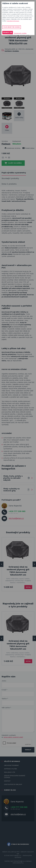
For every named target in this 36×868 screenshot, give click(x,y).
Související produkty (10, 178)
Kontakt (7, 781)
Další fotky (19, 115)
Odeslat (28, 749)
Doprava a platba (10, 769)
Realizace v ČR (9, 772)
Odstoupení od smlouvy (13, 784)
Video (7, 130)
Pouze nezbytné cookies (11, 27)
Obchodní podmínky (11, 765)
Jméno (4, 681)
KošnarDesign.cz (19, 861)
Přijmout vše (7, 32)
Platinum (6, 144)
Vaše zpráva (6, 707)
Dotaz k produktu (9, 184)
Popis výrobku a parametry (14, 173)
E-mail (4, 690)
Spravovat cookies (20, 33)
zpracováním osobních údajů (13, 737)
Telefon (5, 698)
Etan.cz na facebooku (20, 844)
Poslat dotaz (29, 148)
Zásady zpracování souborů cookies (14, 776)
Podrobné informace (13, 21)
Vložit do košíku (15, 163)
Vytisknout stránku (13, 148)
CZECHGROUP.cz (18, 863)
